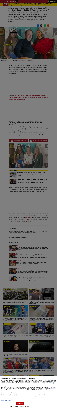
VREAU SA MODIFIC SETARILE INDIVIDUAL (19, 406)
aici (51, 387)
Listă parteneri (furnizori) (6, 400)
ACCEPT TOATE (20, 403)
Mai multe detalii (52, 382)
